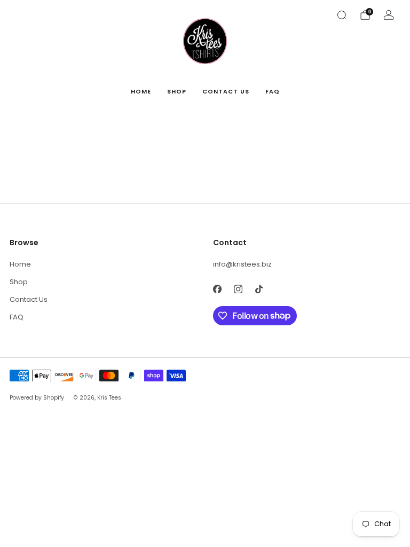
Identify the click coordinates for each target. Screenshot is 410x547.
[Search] (341, 15)
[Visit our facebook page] (217, 289)
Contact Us (225, 91)
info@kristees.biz (242, 264)
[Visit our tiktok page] (258, 289)
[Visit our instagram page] (237, 289)
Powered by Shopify (37, 398)
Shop (176, 91)
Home (141, 91)
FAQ (272, 91)
